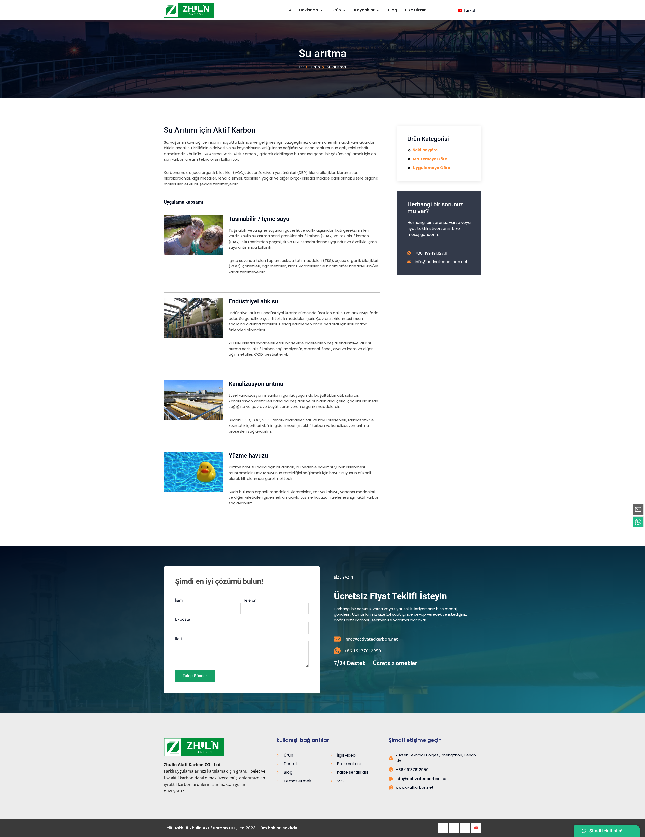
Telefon (249, 600)
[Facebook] (443, 828)
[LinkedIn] (465, 828)
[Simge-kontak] (638, 509)
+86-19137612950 (362, 650)
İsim (179, 600)
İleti (178, 638)
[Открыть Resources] (378, 10)
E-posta (182, 619)
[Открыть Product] (344, 10)
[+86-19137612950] (337, 650)
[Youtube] (476, 828)
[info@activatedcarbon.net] (337, 639)
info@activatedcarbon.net (371, 638)
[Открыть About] (321, 10)
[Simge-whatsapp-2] (638, 521)
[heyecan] (454, 828)
